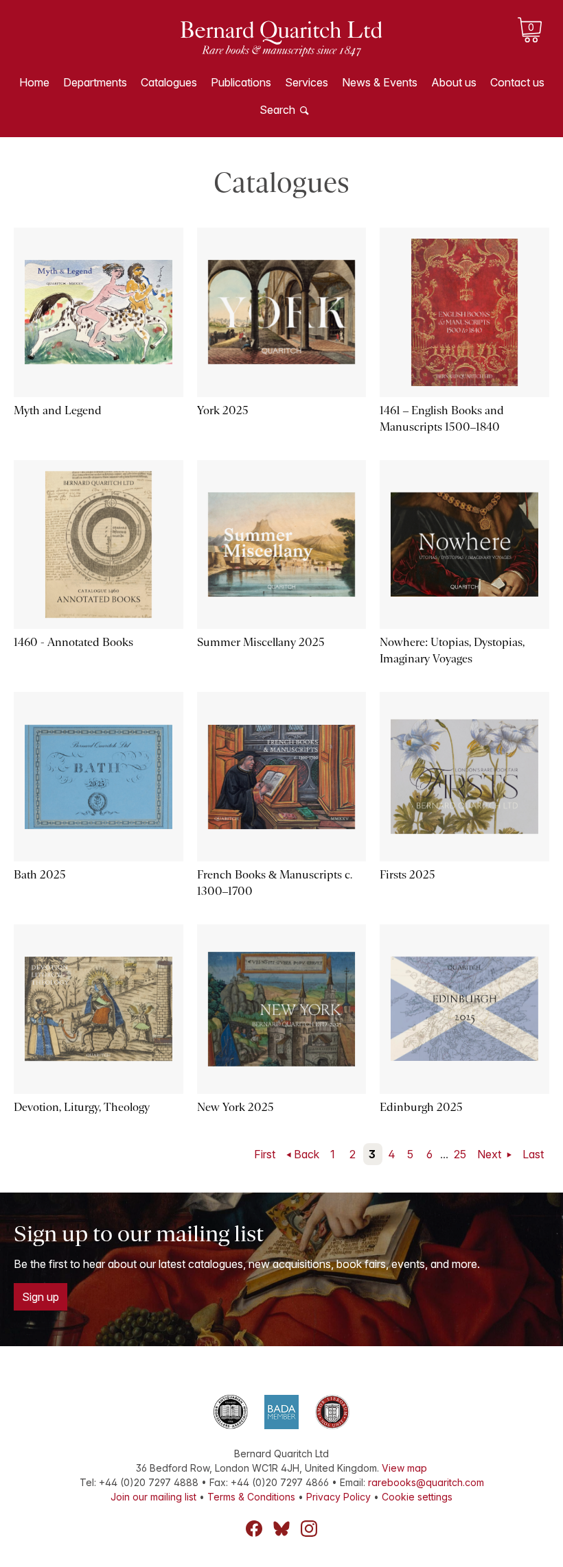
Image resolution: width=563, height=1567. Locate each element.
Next (490, 1154)
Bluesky (281, 1528)
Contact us (517, 82)
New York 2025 (235, 1107)
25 (460, 1154)
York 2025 (223, 410)
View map (404, 1468)
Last (533, 1154)
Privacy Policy (338, 1497)
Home (34, 82)
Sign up (40, 1297)
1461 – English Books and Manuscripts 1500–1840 (442, 418)
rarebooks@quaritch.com (426, 1482)
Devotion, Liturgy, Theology (82, 1107)
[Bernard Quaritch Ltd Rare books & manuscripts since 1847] (281, 48)
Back (306, 1154)
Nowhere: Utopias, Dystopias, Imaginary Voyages (452, 650)
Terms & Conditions (251, 1497)
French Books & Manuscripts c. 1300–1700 (274, 883)
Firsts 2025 (407, 874)
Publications (241, 82)
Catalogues (169, 82)
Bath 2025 (40, 874)
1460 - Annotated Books (73, 642)
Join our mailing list (153, 1497)
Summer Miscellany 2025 (261, 642)
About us (453, 82)
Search (277, 110)
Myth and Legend (58, 410)
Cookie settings (417, 1497)
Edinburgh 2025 (421, 1107)
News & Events (379, 82)
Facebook (254, 1528)
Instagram (309, 1528)
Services (306, 82)
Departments (95, 82)
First (264, 1154)
